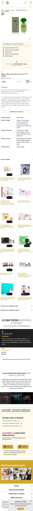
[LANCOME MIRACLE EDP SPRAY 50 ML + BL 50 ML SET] (25, 192)
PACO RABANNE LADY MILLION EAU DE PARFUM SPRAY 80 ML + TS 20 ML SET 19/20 (7, 227)
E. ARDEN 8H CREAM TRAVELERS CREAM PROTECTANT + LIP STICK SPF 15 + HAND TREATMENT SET (7, 202)
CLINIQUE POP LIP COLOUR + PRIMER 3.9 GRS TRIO (7, 274)
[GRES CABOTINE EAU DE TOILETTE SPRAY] (30, 39)
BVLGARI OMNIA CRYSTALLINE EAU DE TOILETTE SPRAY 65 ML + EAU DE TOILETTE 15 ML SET (25, 275)
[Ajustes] (25, 2)
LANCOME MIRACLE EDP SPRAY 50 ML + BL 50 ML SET (24, 201)
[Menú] (30, 2)
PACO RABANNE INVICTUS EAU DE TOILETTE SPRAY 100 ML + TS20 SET (24, 179)
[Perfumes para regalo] (5, 2)
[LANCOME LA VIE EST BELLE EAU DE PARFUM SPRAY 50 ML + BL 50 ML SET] (25, 216)
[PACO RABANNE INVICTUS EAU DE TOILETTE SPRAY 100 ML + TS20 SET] (25, 169)
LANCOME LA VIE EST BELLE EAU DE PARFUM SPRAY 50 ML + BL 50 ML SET (25, 226)
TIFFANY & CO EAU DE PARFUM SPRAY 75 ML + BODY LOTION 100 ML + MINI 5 (7, 298)
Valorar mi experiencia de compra (10, 426)
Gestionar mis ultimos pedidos (9, 420)
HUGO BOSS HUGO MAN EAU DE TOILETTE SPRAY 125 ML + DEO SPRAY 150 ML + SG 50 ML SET (7, 251)
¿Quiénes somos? (5, 504)
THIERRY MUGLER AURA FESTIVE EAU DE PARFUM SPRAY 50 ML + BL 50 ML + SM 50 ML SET (25, 251)
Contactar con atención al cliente (11, 423)
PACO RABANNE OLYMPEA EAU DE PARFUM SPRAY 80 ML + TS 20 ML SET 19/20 (7, 179)
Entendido (20, 508)
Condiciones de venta (6, 502)
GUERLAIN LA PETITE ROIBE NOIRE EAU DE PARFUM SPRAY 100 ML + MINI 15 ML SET (25, 298)
